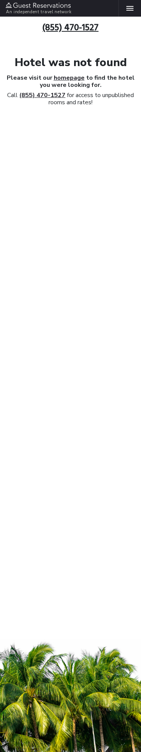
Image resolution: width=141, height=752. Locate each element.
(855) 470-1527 (42, 95)
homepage (69, 78)
